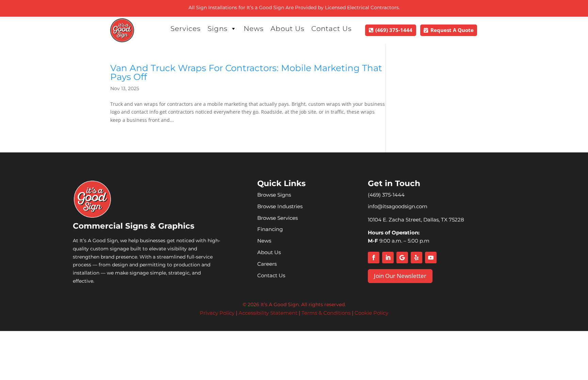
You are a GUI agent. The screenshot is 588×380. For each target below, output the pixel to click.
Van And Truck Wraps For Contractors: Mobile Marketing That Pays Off (246, 72)
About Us (288, 28)
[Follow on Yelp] (416, 257)
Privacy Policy (217, 313)
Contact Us (331, 28)
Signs (218, 28)
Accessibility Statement (268, 313)
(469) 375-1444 (393, 30)
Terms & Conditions (325, 313)
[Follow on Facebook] (373, 257)
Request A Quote (452, 30)
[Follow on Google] (402, 257)
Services (185, 28)
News (254, 28)
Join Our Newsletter (400, 276)
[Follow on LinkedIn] (388, 257)
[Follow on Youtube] (431, 257)
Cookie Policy (371, 313)
